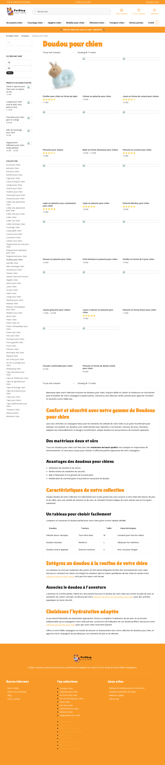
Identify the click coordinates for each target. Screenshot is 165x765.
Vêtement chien (12, 416)
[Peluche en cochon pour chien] (141, 129)
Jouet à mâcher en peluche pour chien (98, 311)
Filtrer (10, 73)
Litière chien (11, 293)
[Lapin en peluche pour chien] (101, 182)
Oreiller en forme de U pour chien (138, 259)
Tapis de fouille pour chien (17, 378)
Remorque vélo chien (15, 352)
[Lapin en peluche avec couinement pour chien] (61, 182)
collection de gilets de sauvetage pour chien (113, 596)
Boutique (25, 36)
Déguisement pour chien (16, 256)
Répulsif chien (12, 356)
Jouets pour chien (13, 283)
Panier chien (11, 319)
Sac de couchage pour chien (71, 698)
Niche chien (11, 316)
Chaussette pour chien (15, 195)
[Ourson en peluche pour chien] (61, 238)
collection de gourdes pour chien (60, 624)
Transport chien (13, 409)
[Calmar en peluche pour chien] (101, 75)
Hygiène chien (12, 280)
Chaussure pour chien (15, 198)
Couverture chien (13, 237)
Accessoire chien (13, 165)
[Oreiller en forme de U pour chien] (141, 238)
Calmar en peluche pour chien (97, 96)
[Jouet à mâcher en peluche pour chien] (101, 289)
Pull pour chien (12, 349)
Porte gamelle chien (14, 342)
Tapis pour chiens (13, 400)
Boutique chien (12, 36)
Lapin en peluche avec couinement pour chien (59, 204)
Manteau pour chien (14, 300)
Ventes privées (12, 413)
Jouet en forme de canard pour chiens (141, 96)
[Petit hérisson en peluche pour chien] (101, 238)
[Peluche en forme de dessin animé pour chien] (101, 345)
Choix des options (61, 108)
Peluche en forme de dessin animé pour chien (99, 367)
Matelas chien (12, 303)
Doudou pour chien (14, 259)
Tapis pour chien (13, 397)
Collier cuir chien (13, 220)
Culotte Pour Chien (14, 241)
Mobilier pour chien (14, 313)
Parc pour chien (12, 335)
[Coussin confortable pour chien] (61, 345)
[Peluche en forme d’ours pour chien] (141, 289)
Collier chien (11, 217)
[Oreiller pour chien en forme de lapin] (61, 75)
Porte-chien (11, 346)
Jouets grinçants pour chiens (56, 310)
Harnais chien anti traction (17, 276)
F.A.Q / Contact (138, 13)
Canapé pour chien (14, 185)
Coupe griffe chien (14, 230)
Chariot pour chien (14, 188)
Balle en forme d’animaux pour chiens (100, 150)
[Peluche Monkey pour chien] (141, 182)
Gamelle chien (12, 263)
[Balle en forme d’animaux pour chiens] (101, 129)
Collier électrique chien (15, 224)
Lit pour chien (12, 290)
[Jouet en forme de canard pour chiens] (141, 75)
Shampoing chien (13, 368)
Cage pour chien (13, 178)
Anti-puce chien (12, 171)
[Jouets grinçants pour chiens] (61, 289)
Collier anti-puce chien (15, 214)
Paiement (154, 13)
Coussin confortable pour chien (58, 366)
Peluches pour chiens (53, 150)
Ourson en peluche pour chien (57, 259)
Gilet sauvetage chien (15, 266)
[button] (49, 99)
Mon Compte (121, 13)
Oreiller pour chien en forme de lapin (60, 96)
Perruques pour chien (15, 339)
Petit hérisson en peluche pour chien (100, 259)
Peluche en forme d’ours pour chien (139, 310)
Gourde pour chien (14, 269)
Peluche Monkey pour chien (136, 203)
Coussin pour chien (14, 234)
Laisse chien (11, 286)
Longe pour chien (13, 296)
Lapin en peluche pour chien (96, 203)
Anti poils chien (12, 168)
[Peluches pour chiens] (61, 129)
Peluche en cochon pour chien (137, 150)
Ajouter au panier (101, 105)
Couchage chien (13, 227)
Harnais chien (12, 273)
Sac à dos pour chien (15, 359)
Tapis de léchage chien (15, 387)
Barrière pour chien (14, 175)
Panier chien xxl (12, 323)
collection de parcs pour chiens (60, 576)
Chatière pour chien (14, 192)
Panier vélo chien (13, 332)
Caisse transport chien (15, 181)
